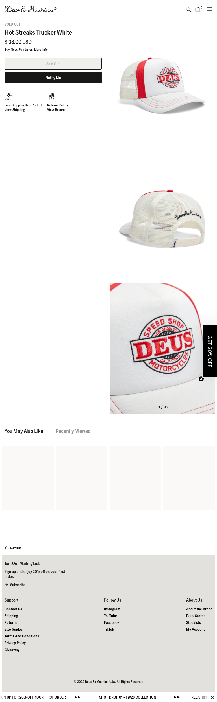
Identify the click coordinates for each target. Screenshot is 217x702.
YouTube (110, 615)
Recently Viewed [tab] (73, 431)
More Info (41, 49)
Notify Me (53, 77)
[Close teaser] (201, 379)
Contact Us (13, 608)
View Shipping (15, 109)
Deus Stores (195, 615)
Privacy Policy (15, 642)
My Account (195, 629)
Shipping (11, 615)
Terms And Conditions (22, 636)
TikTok (109, 629)
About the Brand (199, 608)
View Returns (56, 109)
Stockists (193, 622)
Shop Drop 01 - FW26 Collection (114, 697)
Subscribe (18, 584)
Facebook (112, 622)
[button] (210, 351)
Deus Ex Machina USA (100, 681)
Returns (11, 622)
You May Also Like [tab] (24, 431)
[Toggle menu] (210, 9)
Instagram (112, 608)
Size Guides (14, 629)
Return (15, 548)
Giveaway (12, 649)
